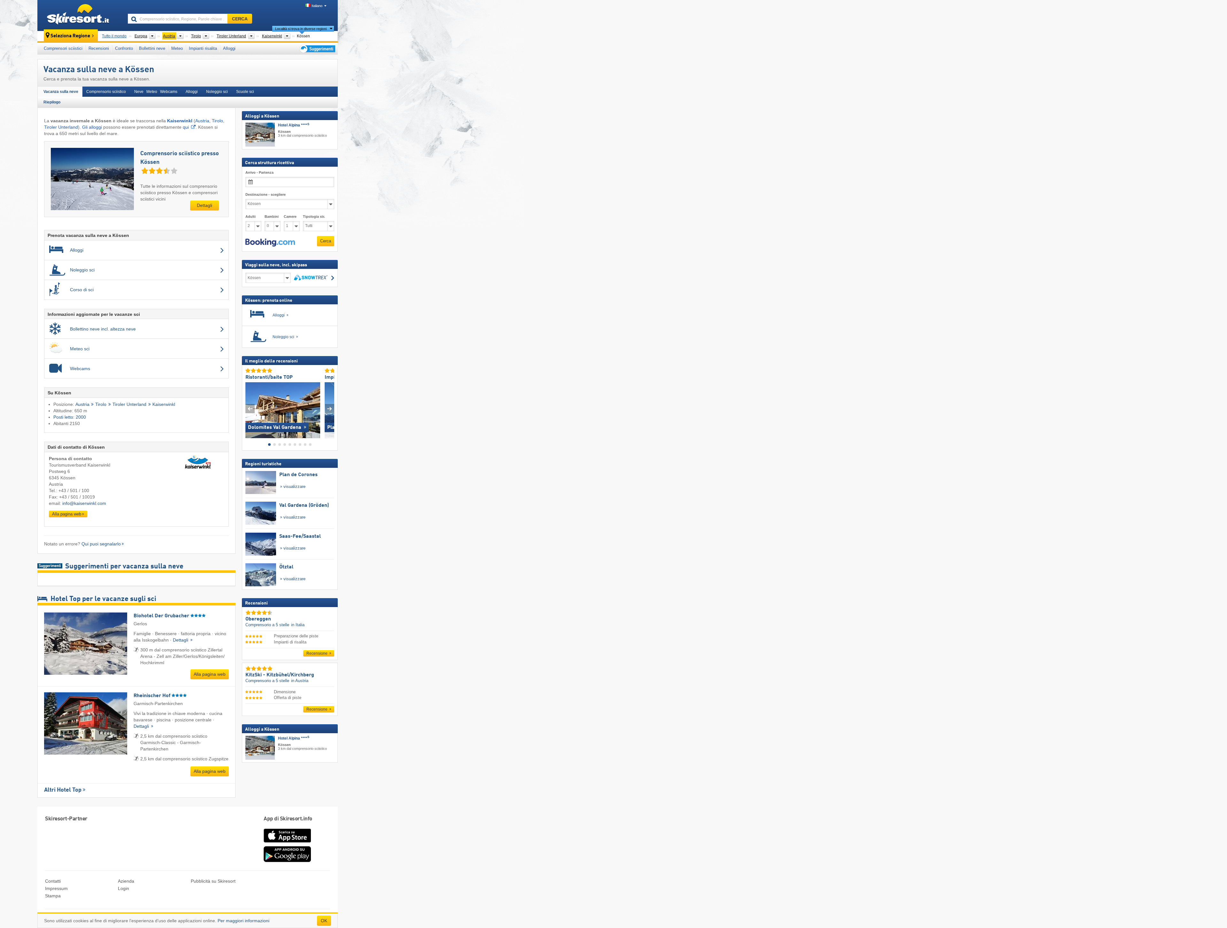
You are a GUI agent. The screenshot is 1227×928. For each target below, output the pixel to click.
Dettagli (204, 205)
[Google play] (287, 860)
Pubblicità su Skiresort (213, 881)
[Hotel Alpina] (260, 135)
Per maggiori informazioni (243, 920)
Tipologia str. (314, 216)
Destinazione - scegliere (265, 194)
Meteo (177, 48)
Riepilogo (51, 102)
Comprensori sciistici (63, 48)
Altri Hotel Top (62, 790)
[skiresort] (79, 15)
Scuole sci (245, 91)
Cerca (325, 241)
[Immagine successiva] (329, 408)
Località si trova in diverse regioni (301, 29)
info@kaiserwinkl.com (84, 503)
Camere (290, 216)
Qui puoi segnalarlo (101, 543)
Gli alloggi (92, 127)
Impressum (56, 888)
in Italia (298, 624)
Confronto (124, 48)
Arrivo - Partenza (259, 172)
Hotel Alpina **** (293, 125)
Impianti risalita (203, 48)
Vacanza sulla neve (60, 91)
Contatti (53, 881)
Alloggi (229, 48)
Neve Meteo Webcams (155, 91)
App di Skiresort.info (288, 819)
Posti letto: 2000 (69, 417)
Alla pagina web (66, 514)
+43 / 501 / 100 (73, 490)
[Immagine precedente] (250, 408)
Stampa (53, 895)
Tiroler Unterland (61, 127)
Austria (202, 120)
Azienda (126, 881)
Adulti (250, 216)
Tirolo (217, 120)
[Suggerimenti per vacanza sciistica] (317, 49)
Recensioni (99, 48)
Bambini (272, 216)
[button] (270, 242)
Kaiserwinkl (163, 404)
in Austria (299, 680)
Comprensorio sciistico (106, 91)
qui (186, 127)
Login (123, 888)
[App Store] (287, 843)
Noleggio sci (217, 91)
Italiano (317, 6)
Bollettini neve (152, 48)
